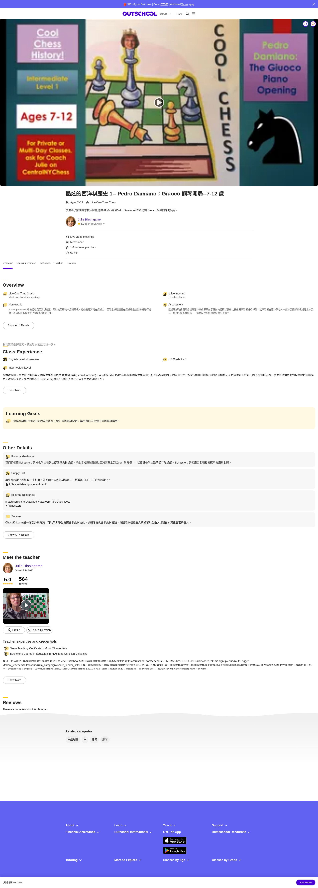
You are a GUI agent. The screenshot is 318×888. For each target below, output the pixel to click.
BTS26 (164, 4)
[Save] (313, 24)
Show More (14, 390)
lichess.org (15, 505)
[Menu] (193, 13)
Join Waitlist (306, 882)
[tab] (8, 263)
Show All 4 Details (18, 325)
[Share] (305, 24)
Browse (163, 13)
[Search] (187, 13)
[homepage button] (140, 14)
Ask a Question (42, 630)
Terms (184, 4)
